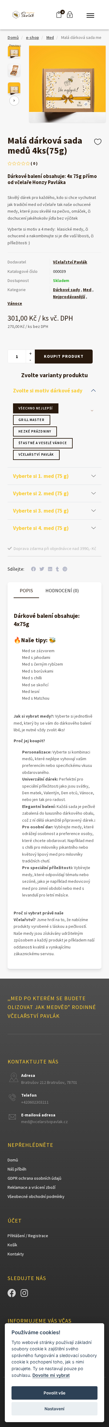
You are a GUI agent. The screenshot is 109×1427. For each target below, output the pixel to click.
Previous (15, 45)
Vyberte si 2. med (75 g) (41, 493)
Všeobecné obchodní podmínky (36, 1196)
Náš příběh (17, 1169)
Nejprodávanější (69, 296)
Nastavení (54, 1408)
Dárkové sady (66, 289)
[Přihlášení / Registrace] (70, 14)
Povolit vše (54, 1392)
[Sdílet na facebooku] (33, 569)
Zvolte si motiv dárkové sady (47, 390)
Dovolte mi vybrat (51, 1375)
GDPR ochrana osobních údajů (34, 1178)
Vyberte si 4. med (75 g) (41, 528)
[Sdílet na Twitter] (42, 569)
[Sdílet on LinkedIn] (50, 569)
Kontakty (16, 1254)
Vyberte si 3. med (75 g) (41, 510)
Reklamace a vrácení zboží (31, 1187)
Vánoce (15, 303)
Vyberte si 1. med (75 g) (41, 476)
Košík (12, 1245)
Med (50, 37)
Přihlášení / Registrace (28, 1235)
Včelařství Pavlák (70, 262)
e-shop (32, 37)
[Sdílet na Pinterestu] (65, 569)
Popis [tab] (26, 590)
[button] (59, 14)
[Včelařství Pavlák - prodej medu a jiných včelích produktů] (23, 15)
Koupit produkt (64, 356)
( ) (34, 163)
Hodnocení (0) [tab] (62, 590)
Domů (13, 37)
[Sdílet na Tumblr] (57, 569)
